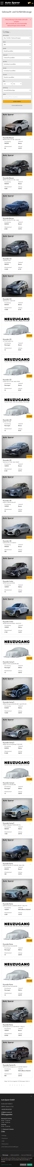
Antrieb (4, 68)
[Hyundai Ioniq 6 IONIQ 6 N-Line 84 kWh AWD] (17, 769)
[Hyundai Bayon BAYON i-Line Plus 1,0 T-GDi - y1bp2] (17, 164)
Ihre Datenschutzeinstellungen (10, 1146)
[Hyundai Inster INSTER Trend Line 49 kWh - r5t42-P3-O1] (17, 608)
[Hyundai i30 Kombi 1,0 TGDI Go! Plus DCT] (17, 487)
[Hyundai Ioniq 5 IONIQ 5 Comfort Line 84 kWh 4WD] (17, 648)
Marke (4, 42)
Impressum (5, 1138)
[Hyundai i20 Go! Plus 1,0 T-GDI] (17, 406)
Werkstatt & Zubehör (8, 1129)
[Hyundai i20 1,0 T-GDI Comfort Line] (17, 325)
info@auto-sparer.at (6, 1112)
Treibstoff (5, 55)
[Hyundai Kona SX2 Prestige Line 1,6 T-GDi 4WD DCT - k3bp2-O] (17, 1011)
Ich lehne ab (23, 1164)
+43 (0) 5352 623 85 (6, 1109)
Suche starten (17, 101)
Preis (4, 81)
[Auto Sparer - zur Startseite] (12, 3)
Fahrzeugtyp (6, 35)
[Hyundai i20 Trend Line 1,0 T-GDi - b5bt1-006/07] (17, 446)
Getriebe (5, 61)
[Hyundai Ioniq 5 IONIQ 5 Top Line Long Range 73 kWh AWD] (17, 729)
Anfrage (4, 1135)
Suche (4, 94)
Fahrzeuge (5, 1155)
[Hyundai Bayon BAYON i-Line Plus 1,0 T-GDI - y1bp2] (17, 204)
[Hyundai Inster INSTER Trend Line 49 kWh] (17, 567)
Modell (4, 48)
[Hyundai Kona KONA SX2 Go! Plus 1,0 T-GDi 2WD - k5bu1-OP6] (17, 849)
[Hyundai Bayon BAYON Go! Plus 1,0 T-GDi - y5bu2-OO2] (17, 124)
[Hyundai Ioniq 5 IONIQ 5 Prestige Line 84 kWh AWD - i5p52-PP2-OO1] (17, 688)
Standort (5, 74)
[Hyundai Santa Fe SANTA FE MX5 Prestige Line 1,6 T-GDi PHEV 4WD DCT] (17, 1051)
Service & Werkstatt (26, 1155)
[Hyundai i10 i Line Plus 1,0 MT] (17, 245)
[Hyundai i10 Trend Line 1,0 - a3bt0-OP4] (17, 285)
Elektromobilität (15, 1155)
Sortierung (5, 87)
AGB (3, 1141)
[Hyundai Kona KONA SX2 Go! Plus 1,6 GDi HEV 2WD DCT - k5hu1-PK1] (17, 890)
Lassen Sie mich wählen (6, 1164)
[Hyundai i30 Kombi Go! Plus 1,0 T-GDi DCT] (17, 527)
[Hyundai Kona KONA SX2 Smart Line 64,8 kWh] (17, 930)
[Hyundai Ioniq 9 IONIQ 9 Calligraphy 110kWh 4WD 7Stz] (17, 809)
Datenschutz (5, 1144)
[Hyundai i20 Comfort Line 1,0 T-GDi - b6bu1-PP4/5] (17, 366)
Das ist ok (29, 1164)
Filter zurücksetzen (17, 105)
